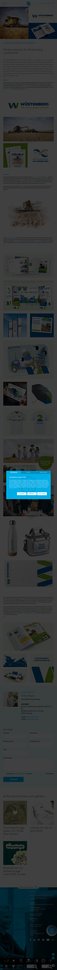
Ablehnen (21, 493)
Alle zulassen (42, 493)
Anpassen (31, 493)
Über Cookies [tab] (43, 472)
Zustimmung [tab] (13, 472)
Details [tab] (28, 472)
